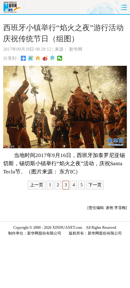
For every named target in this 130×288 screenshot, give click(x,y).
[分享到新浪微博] (45, 58)
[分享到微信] (59, 58)
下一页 (95, 185)
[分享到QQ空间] (38, 58)
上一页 (36, 185)
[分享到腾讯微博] (52, 58)
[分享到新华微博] (30, 58)
